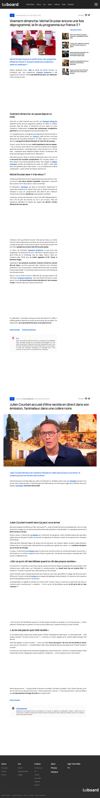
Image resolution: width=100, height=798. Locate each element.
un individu (30, 551)
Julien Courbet (15, 700)
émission (73, 481)
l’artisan (34, 576)
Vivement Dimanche (35, 250)
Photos (3, 775)
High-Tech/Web (73, 764)
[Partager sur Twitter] (89, 15)
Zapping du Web (23, 771)
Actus (39, 4)
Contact (25, 795)
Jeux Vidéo (37, 778)
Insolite (20, 768)
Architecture (38, 768)
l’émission (24, 187)
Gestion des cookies (40, 795)
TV (12, 15)
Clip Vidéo (4, 768)
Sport (50, 4)
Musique (54, 772)
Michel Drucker (15, 330)
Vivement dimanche (43, 72)
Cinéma (3, 771)
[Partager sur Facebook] (86, 15)
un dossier (34, 535)
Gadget (20, 775)
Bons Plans (30, 4)
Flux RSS (31, 795)
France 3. (36, 136)
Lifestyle (71, 4)
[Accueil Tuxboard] (10, 4)
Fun (44, 4)
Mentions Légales (17, 795)
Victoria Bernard (28, 399)
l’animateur (19, 486)
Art (35, 771)
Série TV (37, 785)
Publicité (37, 781)
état (30, 70)
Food (63, 4)
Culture (57, 4)
